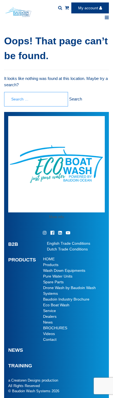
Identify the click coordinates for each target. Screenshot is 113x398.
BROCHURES (55, 328)
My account (88, 8)
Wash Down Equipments (64, 270)
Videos (49, 333)
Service (49, 310)
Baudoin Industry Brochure (66, 299)
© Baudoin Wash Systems (29, 391)
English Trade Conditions (68, 243)
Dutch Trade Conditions (67, 249)
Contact (49, 339)
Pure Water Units (57, 276)
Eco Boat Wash (56, 305)
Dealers (49, 316)
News (48, 322)
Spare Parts (53, 282)
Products (50, 265)
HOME (49, 259)
